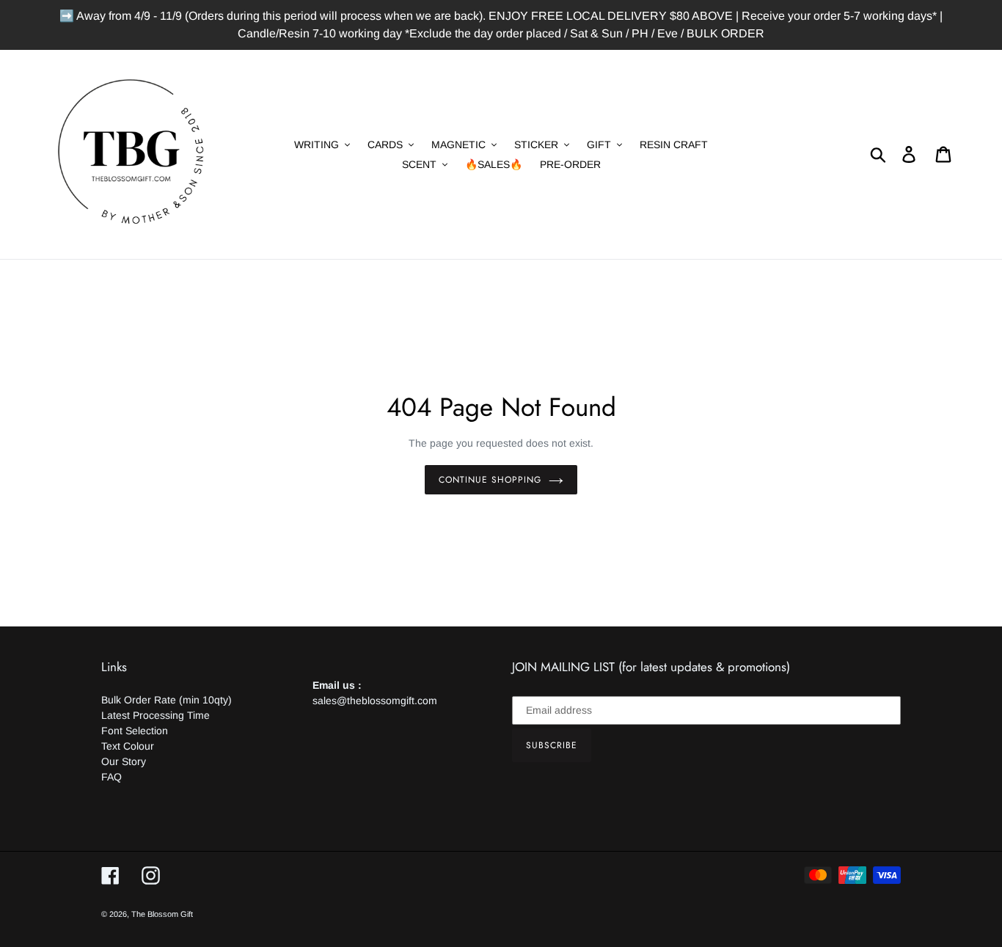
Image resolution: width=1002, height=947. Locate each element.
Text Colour (127, 746)
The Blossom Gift (162, 914)
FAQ (111, 777)
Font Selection (134, 730)
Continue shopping (490, 479)
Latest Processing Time (155, 715)
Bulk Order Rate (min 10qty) (166, 700)
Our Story (123, 761)
